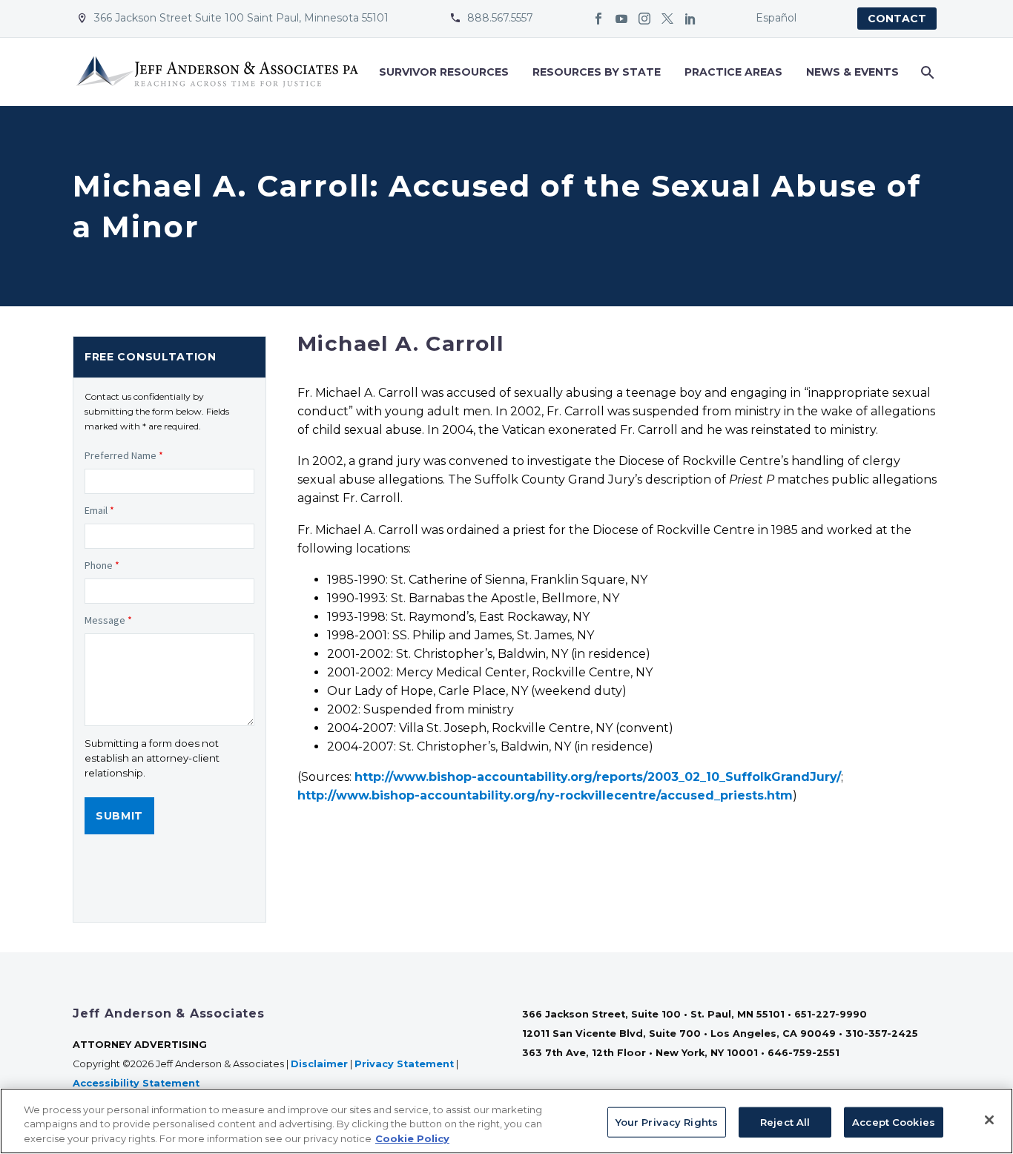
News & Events (852, 72)
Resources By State (596, 72)
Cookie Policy (412, 1138)
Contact (897, 18)
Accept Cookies (893, 1121)
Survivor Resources (444, 72)
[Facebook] (598, 18)
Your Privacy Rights (667, 1121)
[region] (506, 1121)
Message (108, 620)
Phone (102, 565)
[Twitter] (667, 18)
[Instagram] (644, 18)
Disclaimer (319, 1063)
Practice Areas (733, 72)
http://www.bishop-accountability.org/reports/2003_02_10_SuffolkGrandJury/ (597, 777)
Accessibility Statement (137, 1083)
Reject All (785, 1121)
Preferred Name (124, 455)
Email (99, 510)
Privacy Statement (404, 1063)
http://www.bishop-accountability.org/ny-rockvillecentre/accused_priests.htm (545, 795)
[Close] (989, 1120)
